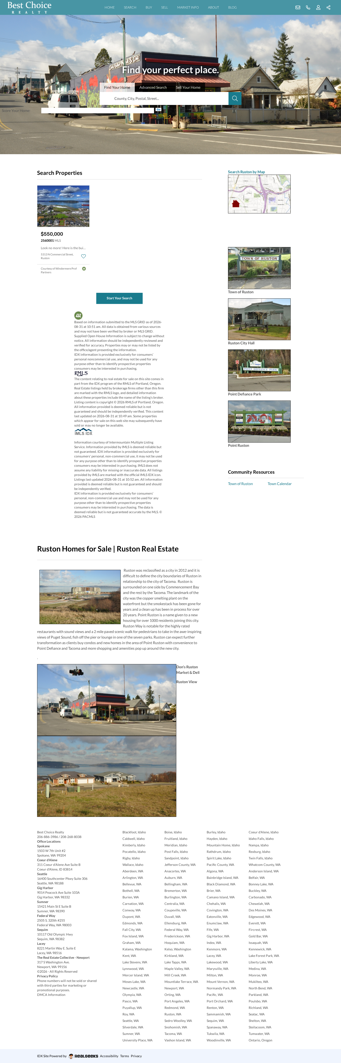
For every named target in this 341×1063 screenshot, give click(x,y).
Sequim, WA (215, 1021)
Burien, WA (130, 897)
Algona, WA (215, 871)
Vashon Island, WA (177, 1040)
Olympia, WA (132, 995)
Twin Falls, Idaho (261, 858)
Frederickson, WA (177, 936)
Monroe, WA (258, 975)
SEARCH (130, 7)
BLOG (232, 7)
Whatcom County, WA (265, 865)
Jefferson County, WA (180, 865)
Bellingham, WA (175, 884)
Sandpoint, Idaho (176, 858)
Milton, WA (215, 975)
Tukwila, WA (216, 1034)
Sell (188, 87)
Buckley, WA (258, 891)
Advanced (153, 87)
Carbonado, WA (260, 897)
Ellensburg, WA (175, 923)
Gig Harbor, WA (218, 936)
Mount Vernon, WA (221, 982)
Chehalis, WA (216, 904)
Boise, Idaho (173, 832)
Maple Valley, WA (177, 969)
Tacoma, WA (173, 1034)
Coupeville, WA (175, 910)
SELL (164, 7)
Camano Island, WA (221, 897)
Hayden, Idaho (217, 839)
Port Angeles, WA (177, 1001)
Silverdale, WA (132, 1027)
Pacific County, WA (220, 865)
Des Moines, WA (260, 910)
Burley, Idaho (216, 832)
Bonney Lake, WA (261, 884)
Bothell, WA (131, 891)
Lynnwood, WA (133, 969)
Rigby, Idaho (131, 858)
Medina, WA (257, 969)
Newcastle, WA (133, 988)
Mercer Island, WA (135, 975)
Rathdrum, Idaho (219, 852)
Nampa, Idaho (259, 845)
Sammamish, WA (219, 1014)
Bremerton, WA (175, 891)
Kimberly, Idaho (133, 845)
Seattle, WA (130, 1021)
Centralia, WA (174, 904)
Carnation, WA (133, 904)
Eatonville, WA (217, 917)
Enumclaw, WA (217, 923)
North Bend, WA (260, 988)
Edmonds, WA (132, 923)
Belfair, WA (257, 878)
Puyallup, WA (132, 1008)
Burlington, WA (175, 897)
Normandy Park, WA (221, 988)
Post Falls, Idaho (176, 852)
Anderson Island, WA (264, 871)
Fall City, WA (131, 930)
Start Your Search (119, 298)
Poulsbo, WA (258, 1001)
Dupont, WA (131, 917)
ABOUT (213, 7)
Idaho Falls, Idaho (261, 839)
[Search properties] (234, 98)
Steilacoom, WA (260, 1027)
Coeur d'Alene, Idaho (264, 832)
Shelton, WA (257, 1021)
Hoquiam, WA (174, 943)
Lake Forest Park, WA (264, 956)
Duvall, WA (172, 917)
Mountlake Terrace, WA (181, 982)
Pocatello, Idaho (134, 852)
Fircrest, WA (258, 930)
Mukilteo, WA (258, 982)
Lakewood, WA (217, 962)
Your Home (20, 110)
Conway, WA (131, 910)
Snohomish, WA (175, 1027)
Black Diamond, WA (221, 884)
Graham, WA (131, 943)
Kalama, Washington (137, 949)
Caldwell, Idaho (133, 839)
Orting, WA (172, 995)
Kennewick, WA (260, 949)
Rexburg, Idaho (259, 852)
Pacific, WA (215, 995)
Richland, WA (258, 1008)
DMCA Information (51, 995)
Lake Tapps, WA (175, 962)
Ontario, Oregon (260, 1040)
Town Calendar (280, 483)
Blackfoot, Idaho (134, 832)
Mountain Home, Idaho (223, 845)
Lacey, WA (214, 956)
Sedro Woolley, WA (178, 1021)
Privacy (136, 1056)
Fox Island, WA (133, 936)
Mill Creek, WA (175, 975)
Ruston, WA (172, 1014)
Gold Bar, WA (258, 936)
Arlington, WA (132, 878)
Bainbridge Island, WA (222, 878)
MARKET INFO (188, 7)
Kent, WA (129, 956)
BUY (149, 7)
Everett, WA (257, 923)
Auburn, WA (173, 878)
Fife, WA (213, 930)
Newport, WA (174, 988)
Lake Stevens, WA (134, 962)
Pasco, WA (130, 1001)
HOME (110, 7)
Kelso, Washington (177, 949)
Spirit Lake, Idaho (219, 858)
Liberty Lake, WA (261, 962)
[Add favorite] (83, 256)
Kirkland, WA (174, 956)
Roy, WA (128, 1014)
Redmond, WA (174, 1008)
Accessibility (109, 1056)
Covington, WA (217, 910)
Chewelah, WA (259, 904)
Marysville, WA (217, 969)
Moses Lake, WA (134, 982)
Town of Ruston (240, 483)
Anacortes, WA (175, 871)
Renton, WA (215, 1008)
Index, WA (214, 943)
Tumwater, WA (259, 1034)
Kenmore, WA (217, 949)
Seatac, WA (257, 1014)
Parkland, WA (258, 995)
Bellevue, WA (132, 884)
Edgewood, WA (259, 917)
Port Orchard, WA (220, 1001)
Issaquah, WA (258, 943)
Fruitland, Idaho (175, 839)
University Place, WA (137, 1040)
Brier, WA (214, 891)
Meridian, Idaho (175, 845)
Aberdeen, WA (132, 871)
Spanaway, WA (217, 1027)
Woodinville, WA (219, 1040)
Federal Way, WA (176, 930)
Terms (124, 1056)
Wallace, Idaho (132, 865)
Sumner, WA (131, 1034)
